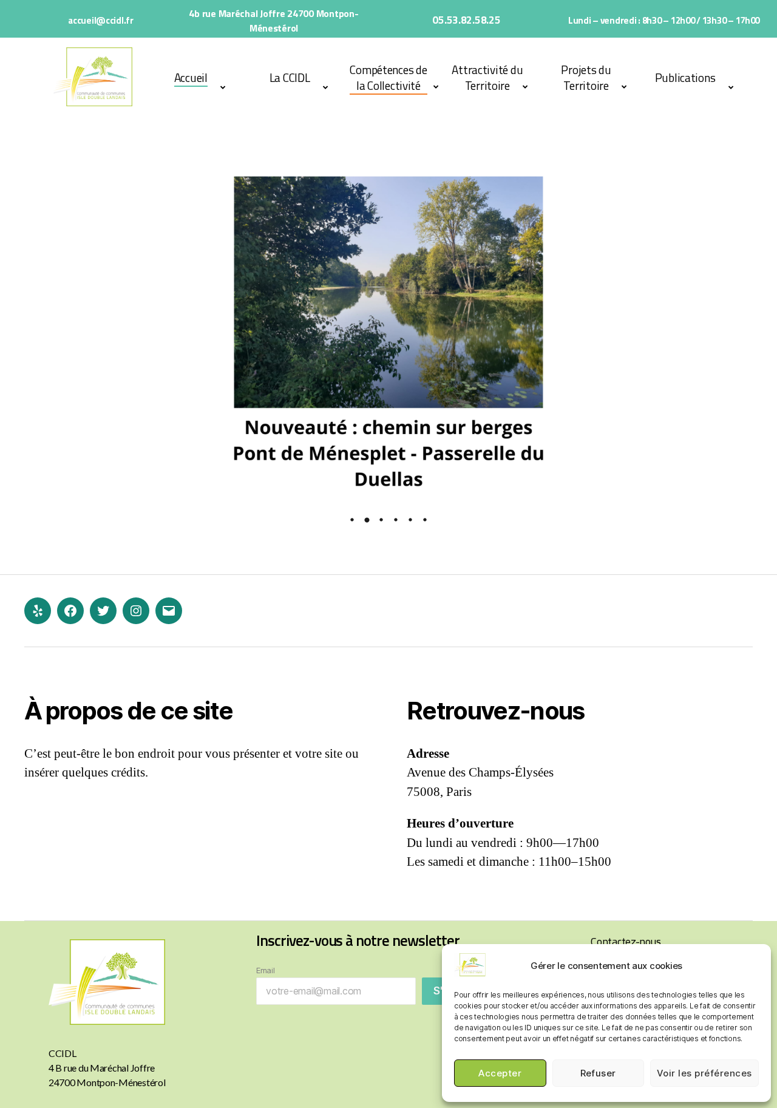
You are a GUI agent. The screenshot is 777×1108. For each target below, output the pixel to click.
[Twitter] (103, 610)
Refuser (598, 1073)
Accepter (499, 1073)
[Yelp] (37, 610)
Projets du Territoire (586, 77)
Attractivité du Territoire (487, 77)
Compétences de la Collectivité (388, 77)
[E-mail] (168, 610)
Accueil (191, 77)
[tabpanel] (388, 331)
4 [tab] (396, 520)
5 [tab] (410, 520)
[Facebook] (70, 610)
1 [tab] (352, 520)
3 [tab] (381, 520)
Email (265, 970)
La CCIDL (290, 77)
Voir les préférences (704, 1073)
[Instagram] (136, 610)
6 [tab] (425, 520)
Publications (685, 77)
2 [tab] (367, 520)
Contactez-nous (625, 941)
